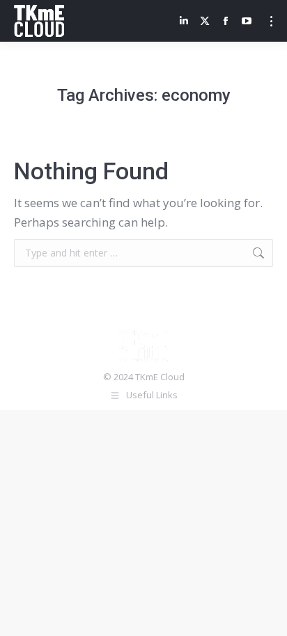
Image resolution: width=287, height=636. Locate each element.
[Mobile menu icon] (271, 21)
